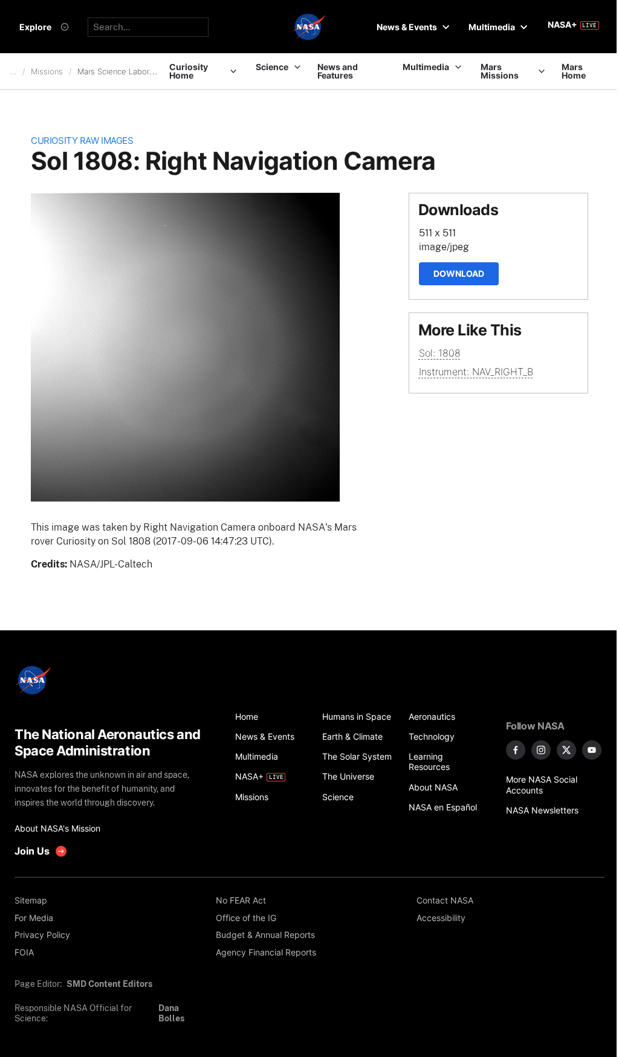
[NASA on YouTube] (591, 750)
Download (458, 273)
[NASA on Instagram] (541, 750)
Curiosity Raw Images (82, 140)
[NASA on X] (566, 750)
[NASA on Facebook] (515, 750)
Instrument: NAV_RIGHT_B (476, 372)
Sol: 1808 (440, 353)
